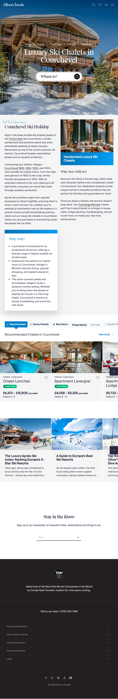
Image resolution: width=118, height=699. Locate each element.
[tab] (16, 324)
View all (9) (104, 334)
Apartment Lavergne (72, 381)
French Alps (55, 44)
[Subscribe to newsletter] (78, 536)
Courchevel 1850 (14, 168)
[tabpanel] (59, 371)
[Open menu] (112, 5)
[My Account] (106, 5)
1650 (28, 168)
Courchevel (87, 44)
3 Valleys (71, 44)
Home (28, 44)
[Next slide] (48, 357)
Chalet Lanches (16, 381)
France (40, 44)
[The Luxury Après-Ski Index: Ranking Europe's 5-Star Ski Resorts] (25, 450)
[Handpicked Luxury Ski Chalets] (87, 142)
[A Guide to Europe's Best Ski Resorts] (76, 450)
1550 (35, 168)
